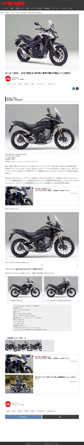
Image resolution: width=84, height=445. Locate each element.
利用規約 (28, 443)
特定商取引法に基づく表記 (51, 443)
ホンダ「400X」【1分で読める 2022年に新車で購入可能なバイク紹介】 (38, 73)
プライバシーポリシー (37, 443)
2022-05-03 (15, 77)
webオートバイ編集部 (18, 79)
